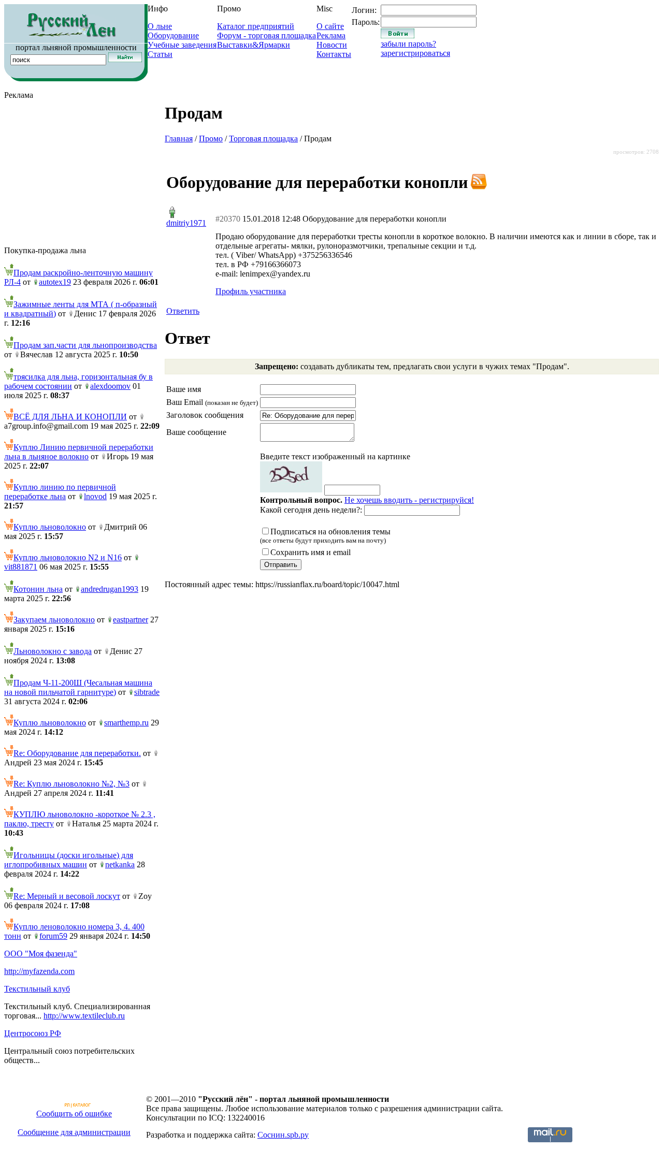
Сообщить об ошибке (74, 1113)
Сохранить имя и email (310, 552)
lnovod (95, 496)
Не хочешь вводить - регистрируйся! (409, 500)
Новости (331, 44)
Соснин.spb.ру (283, 1134)
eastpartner (130, 619)
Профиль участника (250, 291)
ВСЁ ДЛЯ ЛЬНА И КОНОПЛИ (70, 416)
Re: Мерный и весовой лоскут (66, 896)
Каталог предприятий (255, 26)
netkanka (120, 864)
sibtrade (147, 692)
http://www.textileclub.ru (84, 1015)
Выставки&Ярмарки (253, 44)
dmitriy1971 (186, 223)
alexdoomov (110, 386)
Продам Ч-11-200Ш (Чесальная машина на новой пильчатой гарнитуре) (78, 687)
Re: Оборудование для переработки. (77, 753)
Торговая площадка (263, 138)
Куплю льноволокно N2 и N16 (67, 557)
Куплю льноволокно (49, 526)
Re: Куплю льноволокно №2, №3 (71, 783)
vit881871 (20, 566)
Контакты (333, 54)
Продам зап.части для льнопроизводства (85, 345)
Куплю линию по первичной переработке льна (60, 492)
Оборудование (173, 35)
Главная (179, 138)
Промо (211, 138)
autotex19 (55, 282)
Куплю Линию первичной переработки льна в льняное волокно (78, 452)
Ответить (182, 311)
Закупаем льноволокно (54, 619)
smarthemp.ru (126, 722)
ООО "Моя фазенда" (40, 953)
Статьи (160, 54)
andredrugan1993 (109, 589)
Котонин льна (38, 589)
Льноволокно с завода (52, 651)
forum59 (53, 936)
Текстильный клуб (37, 988)
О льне (160, 26)
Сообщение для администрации (74, 1132)
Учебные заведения (182, 44)
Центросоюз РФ (32, 1033)
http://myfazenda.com (39, 971)
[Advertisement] (82, 173)
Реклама (330, 35)
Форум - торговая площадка (266, 35)
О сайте (330, 26)
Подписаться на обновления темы (325, 535)
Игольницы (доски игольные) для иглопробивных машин (68, 860)
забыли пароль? (408, 43)
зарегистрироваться (415, 53)
